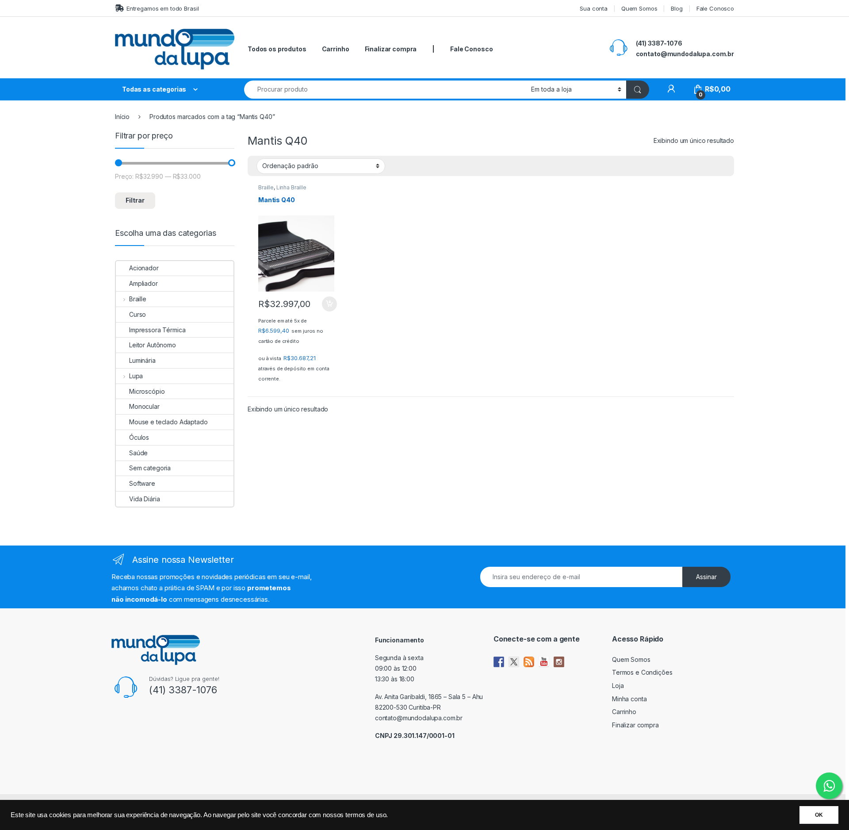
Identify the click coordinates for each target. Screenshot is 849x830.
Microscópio (146, 391)
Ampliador (143, 283)
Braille (266, 187)
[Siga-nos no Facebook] (498, 662)
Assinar (706, 576)
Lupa (136, 376)
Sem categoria (150, 468)
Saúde (138, 453)
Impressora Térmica (157, 330)
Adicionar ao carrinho (323, 303)
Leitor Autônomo (152, 345)
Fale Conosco (715, 8)
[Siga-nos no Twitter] (514, 662)
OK (819, 815)
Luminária (142, 360)
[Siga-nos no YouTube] (544, 662)
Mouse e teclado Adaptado (168, 422)
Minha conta (629, 699)
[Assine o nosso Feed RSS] (529, 662)
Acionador (144, 268)
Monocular (144, 406)
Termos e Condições (642, 672)
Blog (676, 8)
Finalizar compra (391, 49)
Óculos (139, 437)
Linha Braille (291, 187)
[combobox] (385, 90)
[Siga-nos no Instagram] (559, 662)
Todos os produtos (277, 49)
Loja (617, 685)
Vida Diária (144, 499)
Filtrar (135, 200)
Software (142, 483)
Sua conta (594, 8)
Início (122, 116)
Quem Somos (639, 8)
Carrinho (335, 49)
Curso (137, 314)
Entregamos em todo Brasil (162, 8)
